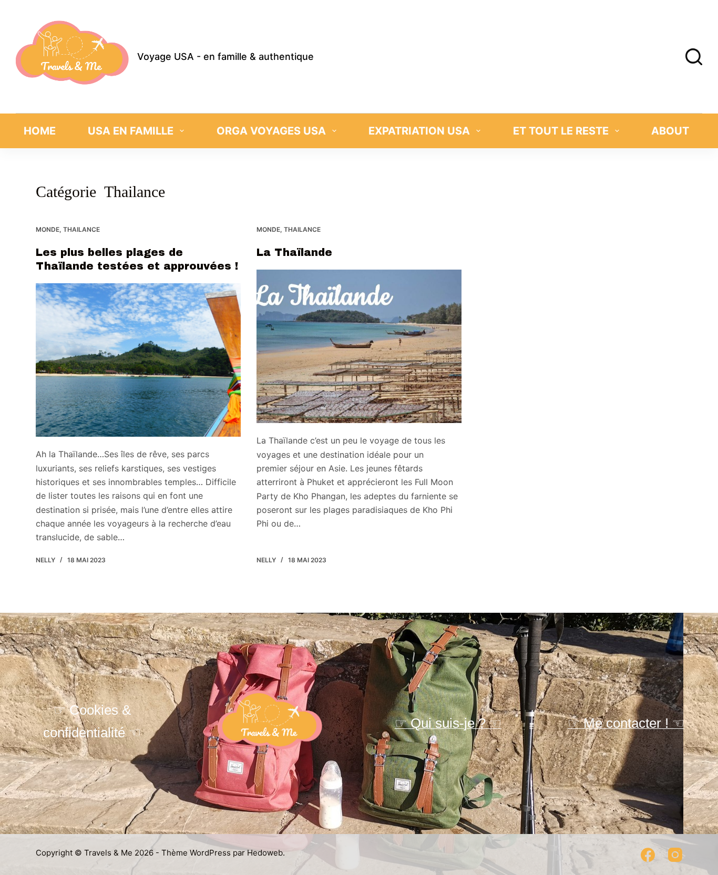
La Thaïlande (294, 252)
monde (47, 229)
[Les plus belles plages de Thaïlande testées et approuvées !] (138, 360)
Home (40, 131)
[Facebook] (648, 855)
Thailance (81, 229)
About (670, 131)
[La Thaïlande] (359, 346)
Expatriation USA (419, 131)
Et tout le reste (561, 131)
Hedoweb (265, 853)
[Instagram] (675, 855)
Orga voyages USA (271, 131)
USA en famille (130, 131)
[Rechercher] (693, 56)
